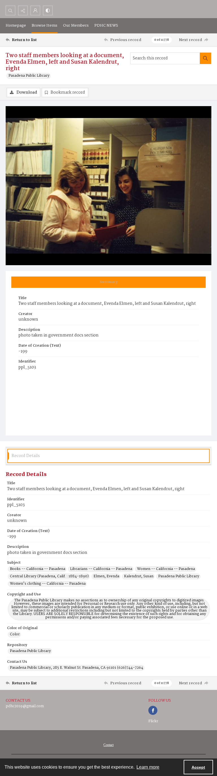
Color (15, 634)
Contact (108, 745)
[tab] (108, 282)
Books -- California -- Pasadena (37, 569)
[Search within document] (205, 58)
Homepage (16, 25)
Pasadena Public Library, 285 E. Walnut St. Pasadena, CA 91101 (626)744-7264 (76, 668)
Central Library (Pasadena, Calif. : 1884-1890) (49, 576)
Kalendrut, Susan (138, 576)
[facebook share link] (152, 710)
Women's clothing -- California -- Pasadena (48, 584)
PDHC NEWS (106, 25)
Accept (198, 767)
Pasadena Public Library (28, 76)
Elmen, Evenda (106, 576)
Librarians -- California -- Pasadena (101, 569)
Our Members (76, 25)
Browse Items (44, 25)
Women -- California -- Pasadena (166, 569)
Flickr (153, 721)
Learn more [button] (147, 767)
